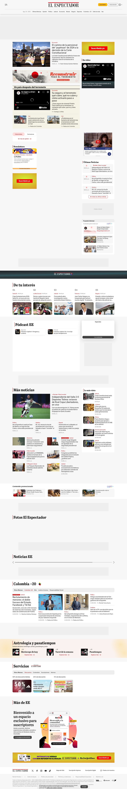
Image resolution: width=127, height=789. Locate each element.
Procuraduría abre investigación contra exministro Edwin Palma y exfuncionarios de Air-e (62, 298)
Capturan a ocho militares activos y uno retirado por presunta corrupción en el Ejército (103, 445)
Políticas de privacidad (47, 777)
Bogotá (61, 422)
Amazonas (29, 438)
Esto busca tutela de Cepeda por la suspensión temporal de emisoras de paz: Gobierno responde (49, 616)
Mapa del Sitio (60, 770)
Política (94, 176)
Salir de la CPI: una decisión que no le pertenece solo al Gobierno (101, 610)
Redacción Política (52, 620)
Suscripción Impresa (75, 770)
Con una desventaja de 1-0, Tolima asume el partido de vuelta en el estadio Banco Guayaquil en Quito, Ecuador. (65, 409)
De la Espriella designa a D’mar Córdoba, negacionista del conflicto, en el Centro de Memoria (76, 616)
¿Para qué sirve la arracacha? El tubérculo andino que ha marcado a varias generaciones (103, 409)
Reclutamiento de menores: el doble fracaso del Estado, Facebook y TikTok (22, 601)
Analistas (92, 607)
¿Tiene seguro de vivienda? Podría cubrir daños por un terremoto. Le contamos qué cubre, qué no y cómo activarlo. (63, 106)
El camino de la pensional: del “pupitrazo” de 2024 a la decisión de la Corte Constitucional (65, 49)
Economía (54, 42)
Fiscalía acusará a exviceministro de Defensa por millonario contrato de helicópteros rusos (70, 468)
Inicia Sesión (113, 4)
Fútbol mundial (102, 165)
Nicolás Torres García (104, 603)
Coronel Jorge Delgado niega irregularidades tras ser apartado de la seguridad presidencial (69, 443)
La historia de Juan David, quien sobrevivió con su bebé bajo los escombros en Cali (36, 121)
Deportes (23, 330)
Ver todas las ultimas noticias (98, 197)
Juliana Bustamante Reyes (106, 614)
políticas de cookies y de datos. (54, 788)
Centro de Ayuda (31, 777)
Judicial (71, 438)
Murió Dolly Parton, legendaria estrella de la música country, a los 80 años (97, 84)
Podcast (56, 330)
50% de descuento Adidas (21, 677)
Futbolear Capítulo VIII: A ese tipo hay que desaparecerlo (63, 332)
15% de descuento (39, 677)
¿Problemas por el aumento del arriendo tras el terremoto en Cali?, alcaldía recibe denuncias (69, 121)
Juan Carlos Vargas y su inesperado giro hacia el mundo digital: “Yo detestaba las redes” (84, 298)
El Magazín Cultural (32, 464)
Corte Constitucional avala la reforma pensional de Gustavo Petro (103, 397)
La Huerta (97, 404)
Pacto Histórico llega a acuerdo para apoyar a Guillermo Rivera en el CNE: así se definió (103, 421)
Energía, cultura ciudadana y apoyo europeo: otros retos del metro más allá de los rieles (104, 298)
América (94, 187)
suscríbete (17, 162)
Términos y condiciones (64, 777)
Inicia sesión (25, 161)
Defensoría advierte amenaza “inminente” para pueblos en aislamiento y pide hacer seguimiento (35, 443)
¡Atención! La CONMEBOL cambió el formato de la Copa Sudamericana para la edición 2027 (35, 456)
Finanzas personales (100, 429)
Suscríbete (103, 4)
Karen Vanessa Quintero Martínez (69, 64)
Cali (29, 116)
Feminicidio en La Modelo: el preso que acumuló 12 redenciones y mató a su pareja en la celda (69, 427)
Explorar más (28, 655)
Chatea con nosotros (108, 770)
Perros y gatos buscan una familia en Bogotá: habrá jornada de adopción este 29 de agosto (42, 298)
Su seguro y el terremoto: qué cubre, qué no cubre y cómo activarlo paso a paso (64, 97)
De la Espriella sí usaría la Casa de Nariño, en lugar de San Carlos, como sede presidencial (102, 180)
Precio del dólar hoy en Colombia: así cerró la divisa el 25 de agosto (104, 433)
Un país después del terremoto (30, 87)
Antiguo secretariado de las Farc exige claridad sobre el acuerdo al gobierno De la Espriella (101, 598)
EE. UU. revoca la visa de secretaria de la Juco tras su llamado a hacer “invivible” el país (101, 192)
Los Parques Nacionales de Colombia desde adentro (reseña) (35, 468)
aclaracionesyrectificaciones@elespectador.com (68, 783)
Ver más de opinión (23, 139)
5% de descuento (60, 677)
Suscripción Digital (90, 770)
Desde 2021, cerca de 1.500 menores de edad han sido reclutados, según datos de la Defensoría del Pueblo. (25, 610)
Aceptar (84, 787)
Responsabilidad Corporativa (83, 777)
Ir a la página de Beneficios (22, 737)
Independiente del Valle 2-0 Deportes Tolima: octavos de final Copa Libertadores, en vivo (102, 169)
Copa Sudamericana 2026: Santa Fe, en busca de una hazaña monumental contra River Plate (21, 298)
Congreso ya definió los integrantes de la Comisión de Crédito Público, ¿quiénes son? (70, 456)
